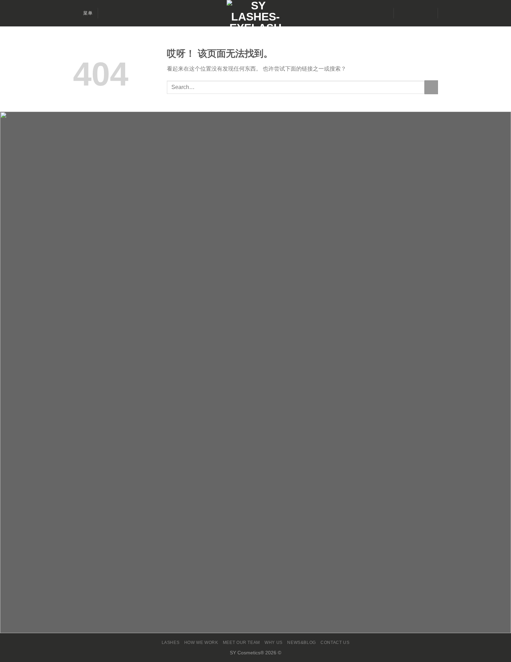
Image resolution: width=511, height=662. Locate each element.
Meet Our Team (241, 642)
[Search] (105, 13)
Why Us (274, 642)
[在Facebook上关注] (401, 13)
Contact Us (335, 642)
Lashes (171, 642)
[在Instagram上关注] (410, 13)
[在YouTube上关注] (428, 13)
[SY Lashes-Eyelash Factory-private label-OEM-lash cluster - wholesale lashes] (255, 13)
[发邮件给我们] (419, 13)
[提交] (431, 87)
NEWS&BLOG (301, 642)
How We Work (201, 642)
